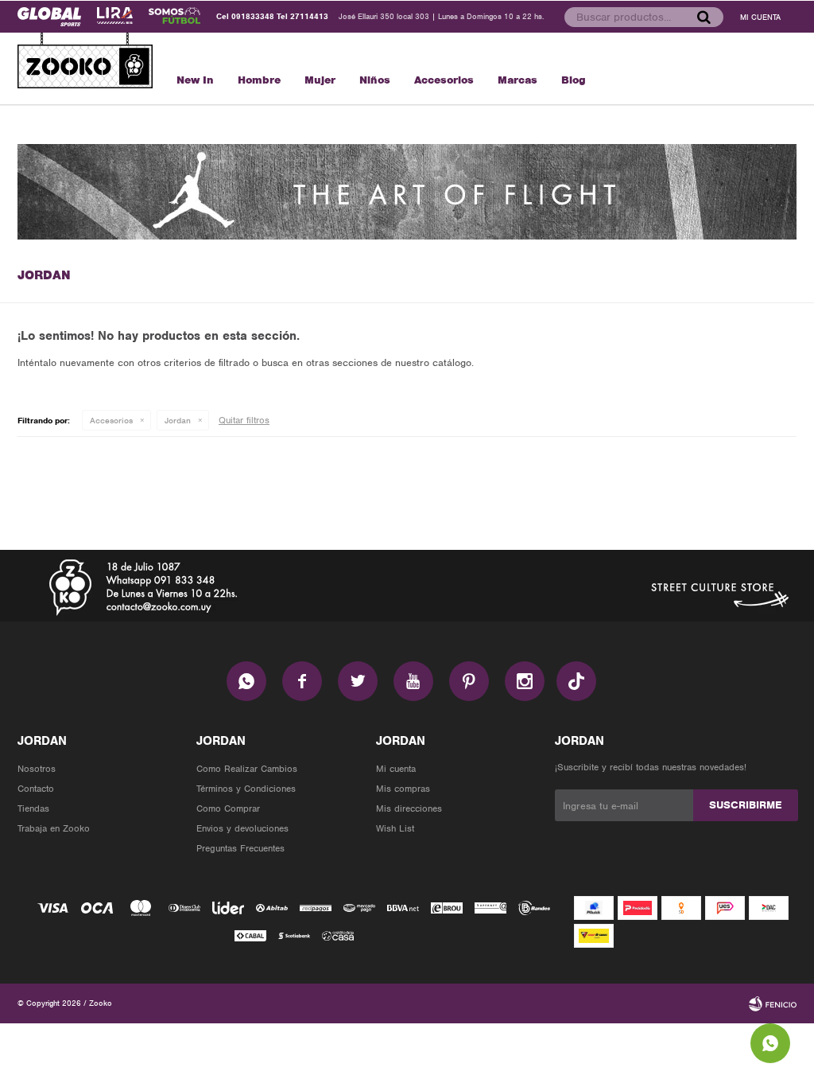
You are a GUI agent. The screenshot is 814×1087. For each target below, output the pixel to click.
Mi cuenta (396, 768)
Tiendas (33, 808)
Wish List (395, 828)
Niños (374, 80)
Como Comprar (228, 808)
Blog (573, 80)
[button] (703, 17)
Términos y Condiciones (246, 788)
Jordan (178, 420)
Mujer (319, 80)
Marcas (517, 80)
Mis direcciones (409, 808)
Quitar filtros (244, 420)
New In (195, 80)
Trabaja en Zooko (53, 828)
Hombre (259, 80)
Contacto (35, 788)
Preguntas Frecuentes (240, 848)
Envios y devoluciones (242, 828)
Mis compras (403, 788)
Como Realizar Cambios (246, 768)
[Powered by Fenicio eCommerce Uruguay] (773, 1003)
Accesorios (444, 80)
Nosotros (36, 768)
